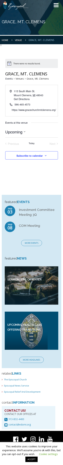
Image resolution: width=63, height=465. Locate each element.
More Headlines (31, 359)
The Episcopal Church (15, 379)
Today (31, 143)
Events (9, 78)
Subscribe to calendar (29, 155)
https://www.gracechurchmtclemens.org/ (34, 110)
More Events (31, 243)
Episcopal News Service (16, 385)
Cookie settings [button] (48, 454)
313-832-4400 (16, 419)
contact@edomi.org (19, 424)
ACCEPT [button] (31, 459)
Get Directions (22, 99)
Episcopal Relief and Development (22, 391)
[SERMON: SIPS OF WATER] (31, 285)
